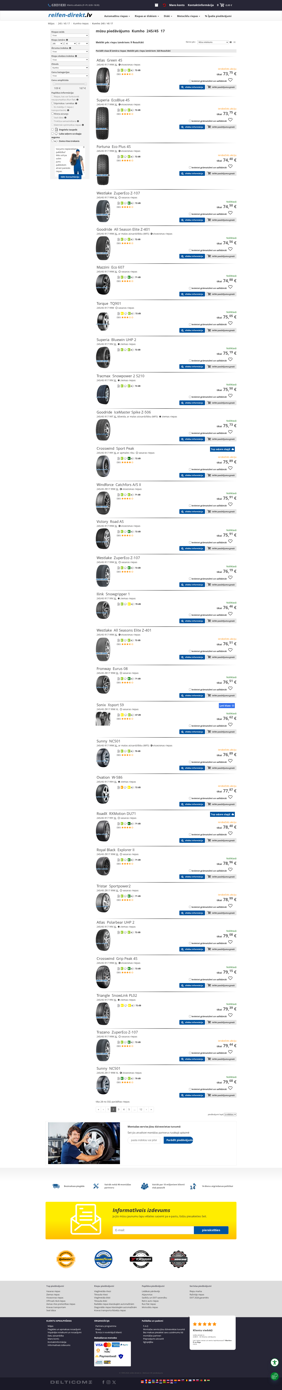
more (195, 1344)
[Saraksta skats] (231, 42)
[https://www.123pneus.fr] (146, 1380)
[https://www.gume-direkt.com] (182, 1380)
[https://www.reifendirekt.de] (142, 1380)
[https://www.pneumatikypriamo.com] (197, 1380)
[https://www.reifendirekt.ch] (149, 1380)
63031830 (59, 5)
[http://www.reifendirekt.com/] (175, 1382)
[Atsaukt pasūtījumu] (164, 5)
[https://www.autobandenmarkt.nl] (168, 1380)
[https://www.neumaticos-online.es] (175, 1380)
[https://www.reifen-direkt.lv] (168, 1382)
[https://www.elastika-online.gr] (149, 1382)
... (135, 1109)
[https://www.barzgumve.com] (153, 1382)
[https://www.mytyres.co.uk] (171, 1380)
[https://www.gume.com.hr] (157, 1382)
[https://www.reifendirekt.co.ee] (160, 1382)
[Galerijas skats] (234, 42)
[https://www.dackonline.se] (153, 1380)
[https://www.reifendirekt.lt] (164, 1382)
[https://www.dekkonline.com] (160, 1380)
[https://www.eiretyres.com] (205, 1380)
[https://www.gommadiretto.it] (157, 1380)
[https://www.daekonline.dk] (164, 1380)
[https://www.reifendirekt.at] (179, 1380)
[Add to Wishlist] (231, 81)
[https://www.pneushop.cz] (193, 1380)
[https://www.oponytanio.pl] (142, 1382)
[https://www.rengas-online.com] (190, 1380)
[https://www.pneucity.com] (201, 1380)
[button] (275, 1362)
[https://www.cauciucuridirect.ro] (146, 1382)
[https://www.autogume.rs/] (171, 1382)
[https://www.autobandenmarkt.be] (186, 1380)
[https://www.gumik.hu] (208, 1380)
